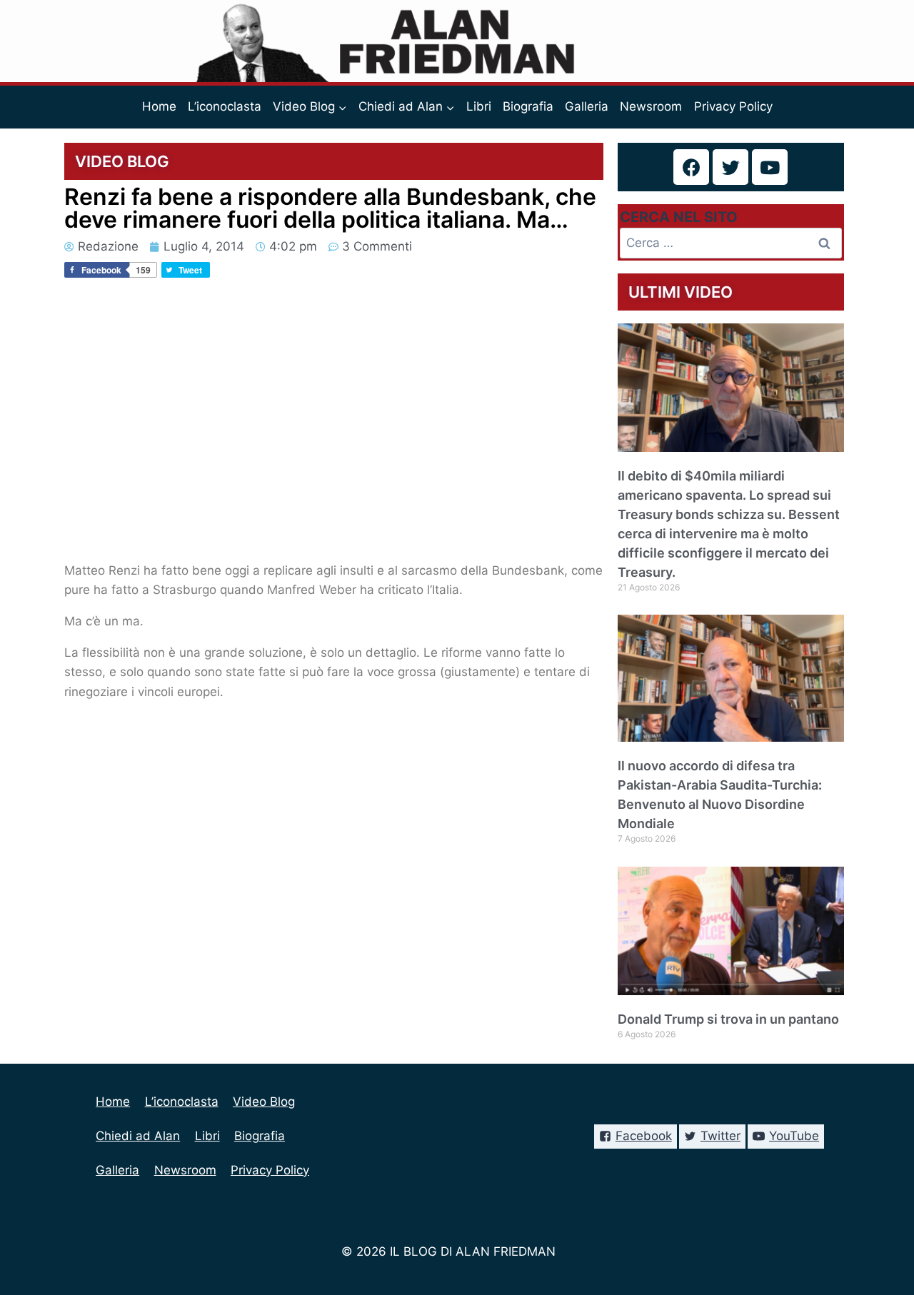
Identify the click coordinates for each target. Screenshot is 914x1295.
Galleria (586, 106)
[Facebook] (691, 167)
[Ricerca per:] (731, 243)
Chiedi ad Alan (138, 1136)
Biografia (528, 106)
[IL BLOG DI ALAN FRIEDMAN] (457, 41)
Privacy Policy (733, 106)
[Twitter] (730, 167)
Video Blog (264, 1101)
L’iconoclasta (224, 106)
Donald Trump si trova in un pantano (728, 1019)
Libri (478, 106)
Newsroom (651, 106)
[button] (342, 107)
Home (159, 106)
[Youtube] (770, 167)
